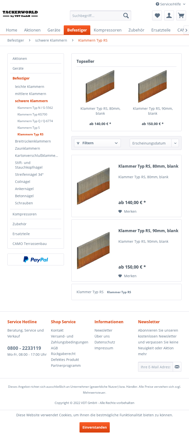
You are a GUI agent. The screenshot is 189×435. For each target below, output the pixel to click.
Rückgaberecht (63, 353)
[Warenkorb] (181, 15)
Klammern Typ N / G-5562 (35, 108)
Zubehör (20, 224)
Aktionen (20, 58)
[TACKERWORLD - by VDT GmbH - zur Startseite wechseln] (23, 17)
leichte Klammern (29, 86)
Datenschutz (104, 342)
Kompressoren (25, 214)
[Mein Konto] (169, 15)
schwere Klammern (31, 100)
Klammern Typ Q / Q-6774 (35, 121)
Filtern (87, 143)
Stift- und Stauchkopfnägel (29, 165)
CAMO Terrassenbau (30, 243)
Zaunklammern (27, 148)
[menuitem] (100, 15)
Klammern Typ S (28, 128)
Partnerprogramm (66, 365)
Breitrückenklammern (33, 141)
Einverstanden (94, 427)
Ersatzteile (21, 233)
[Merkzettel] (157, 15)
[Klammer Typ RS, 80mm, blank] (100, 86)
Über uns (102, 336)
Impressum (103, 348)
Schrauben (24, 203)
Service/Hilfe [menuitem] (170, 4)
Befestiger (21, 78)
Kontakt (57, 330)
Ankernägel (24, 188)
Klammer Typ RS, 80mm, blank (100, 111)
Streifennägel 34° (29, 174)
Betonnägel (24, 195)
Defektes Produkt (65, 359)
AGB (54, 348)
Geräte (18, 68)
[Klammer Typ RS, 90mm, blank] (152, 86)
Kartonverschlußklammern (37, 155)
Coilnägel (22, 181)
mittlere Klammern (30, 93)
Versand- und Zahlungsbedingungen (69, 339)
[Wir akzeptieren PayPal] (35, 259)
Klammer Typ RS (91, 292)
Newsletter (103, 330)
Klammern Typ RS (30, 134)
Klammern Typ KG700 (32, 114)
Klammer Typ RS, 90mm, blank (153, 111)
